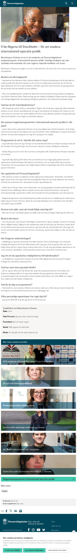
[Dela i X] (11, 511)
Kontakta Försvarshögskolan (12, 530)
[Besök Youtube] (38, 530)
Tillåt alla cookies (12, 550)
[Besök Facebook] (29, 530)
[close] (73, 532)
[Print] (21, 511)
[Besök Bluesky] (43, 530)
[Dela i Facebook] (8, 511)
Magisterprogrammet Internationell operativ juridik (29, 479)
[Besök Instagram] (33, 530)
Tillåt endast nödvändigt (34, 550)
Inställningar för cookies (57, 550)
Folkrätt (4, 491)
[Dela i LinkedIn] (16, 511)
